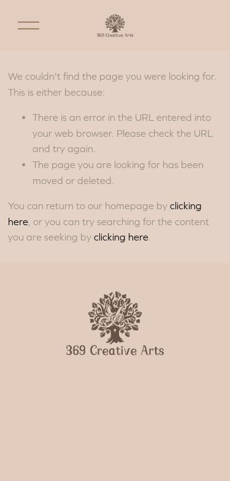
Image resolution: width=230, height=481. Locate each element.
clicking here (121, 236)
